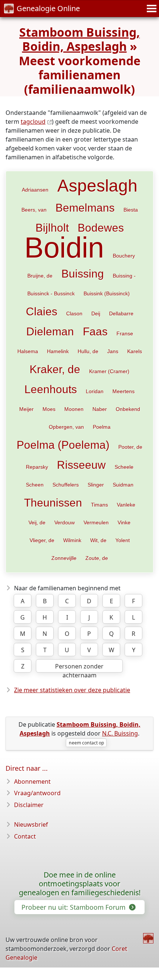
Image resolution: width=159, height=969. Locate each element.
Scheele (124, 467)
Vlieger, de (42, 540)
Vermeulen (96, 522)
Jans (112, 351)
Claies (41, 311)
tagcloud (33, 121)
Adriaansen (35, 190)
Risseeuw (81, 464)
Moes (49, 409)
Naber (99, 409)
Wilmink (72, 540)
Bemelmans (85, 207)
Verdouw (64, 522)
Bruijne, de (40, 276)
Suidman (123, 485)
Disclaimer (29, 805)
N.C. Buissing (120, 733)
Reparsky (37, 467)
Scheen (35, 485)
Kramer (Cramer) (109, 371)
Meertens (123, 391)
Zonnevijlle (64, 558)
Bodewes (101, 227)
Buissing (82, 273)
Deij (95, 313)
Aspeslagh (97, 185)
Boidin (64, 247)
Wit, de (98, 540)
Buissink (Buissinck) (107, 293)
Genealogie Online (48, 8)
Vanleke (126, 505)
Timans (99, 505)
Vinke (124, 522)
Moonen (74, 409)
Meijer (26, 409)
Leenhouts (50, 389)
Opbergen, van (66, 427)
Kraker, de (55, 369)
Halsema (27, 351)
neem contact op (86, 743)
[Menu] (150, 8)
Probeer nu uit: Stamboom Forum (74, 907)
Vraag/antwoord (37, 793)
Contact (25, 836)
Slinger (96, 485)
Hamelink (58, 351)
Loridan (95, 391)
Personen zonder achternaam (79, 667)
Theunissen (53, 502)
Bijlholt (52, 227)
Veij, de (36, 522)
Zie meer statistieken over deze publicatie (72, 690)
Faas (95, 331)
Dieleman (50, 331)
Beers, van (34, 210)
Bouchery (124, 256)
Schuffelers (66, 485)
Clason (74, 313)
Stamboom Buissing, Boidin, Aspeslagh (79, 39)
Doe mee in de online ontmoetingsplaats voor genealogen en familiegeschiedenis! (80, 883)
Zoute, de (96, 558)
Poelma (102, 427)
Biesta (131, 210)
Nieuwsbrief (31, 824)
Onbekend (128, 409)
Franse (124, 333)
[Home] (148, 938)
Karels (134, 351)
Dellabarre (121, 313)
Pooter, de (130, 447)
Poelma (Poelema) (63, 444)
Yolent (122, 540)
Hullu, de (88, 351)
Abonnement (32, 781)
